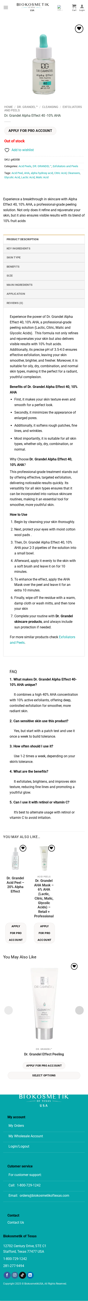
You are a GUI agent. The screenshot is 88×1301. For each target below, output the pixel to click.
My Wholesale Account (26, 1136)
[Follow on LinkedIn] (30, 1275)
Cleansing (50, 107)
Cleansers (74, 173)
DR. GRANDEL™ (27, 107)
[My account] (82, 7)
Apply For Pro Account (30, 131)
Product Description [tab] (22, 239)
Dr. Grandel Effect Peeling (44, 1054)
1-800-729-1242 (29, 1185)
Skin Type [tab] (14, 257)
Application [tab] (16, 293)
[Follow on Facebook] (7, 1275)
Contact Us (15, 1222)
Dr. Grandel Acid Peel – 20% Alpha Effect (15, 884)
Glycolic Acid (12, 177)
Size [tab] (10, 275)
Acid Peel (17, 173)
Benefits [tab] (13, 266)
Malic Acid (42, 177)
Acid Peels (25, 166)
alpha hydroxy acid (42, 173)
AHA (26, 173)
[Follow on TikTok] (22, 1275)
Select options (44, 1075)
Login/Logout (19, 1146)
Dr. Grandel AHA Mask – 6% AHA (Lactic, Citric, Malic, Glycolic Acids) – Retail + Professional (44, 898)
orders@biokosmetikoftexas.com (44, 1195)
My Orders (16, 1126)
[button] (5, 7)
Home (8, 107)
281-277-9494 (13, 1266)
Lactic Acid (28, 177)
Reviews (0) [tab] (15, 303)
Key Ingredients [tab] (18, 248)
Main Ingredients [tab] (19, 284)
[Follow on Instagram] (14, 1275)
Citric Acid (60, 173)
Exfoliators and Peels (65, 166)
